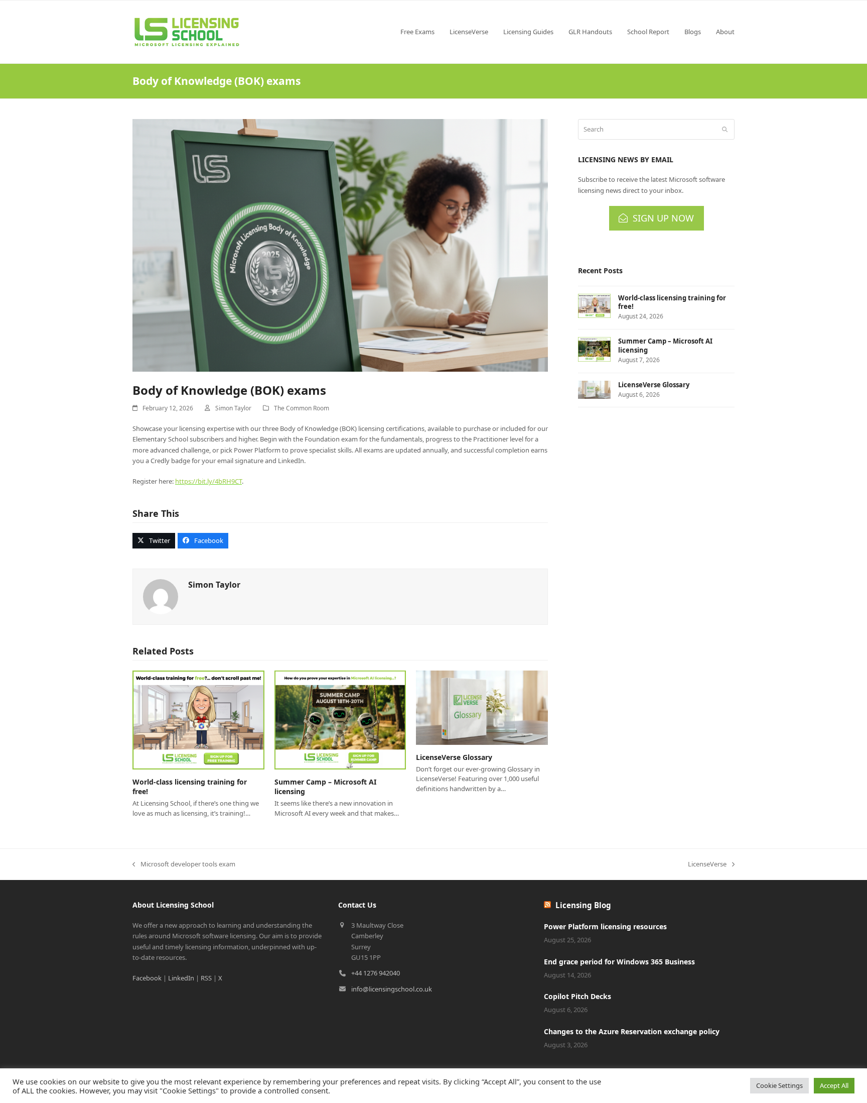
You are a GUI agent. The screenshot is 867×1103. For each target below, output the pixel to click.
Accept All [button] (834, 1085)
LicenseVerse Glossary (454, 757)
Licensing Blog (583, 905)
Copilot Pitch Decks (577, 996)
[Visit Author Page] (160, 596)
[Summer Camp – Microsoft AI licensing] (340, 719)
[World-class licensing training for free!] (198, 719)
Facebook (147, 977)
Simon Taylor (233, 408)
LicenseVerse (707, 864)
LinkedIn (181, 977)
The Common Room (301, 408)
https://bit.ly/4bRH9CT (208, 481)
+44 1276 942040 (375, 972)
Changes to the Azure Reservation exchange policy (631, 1031)
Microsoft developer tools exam (183, 864)
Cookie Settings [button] (779, 1085)
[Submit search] (725, 130)
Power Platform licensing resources (605, 926)
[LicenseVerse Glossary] (482, 706)
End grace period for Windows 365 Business (619, 961)
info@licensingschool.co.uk (391, 989)
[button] (153, 540)
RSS (206, 977)
